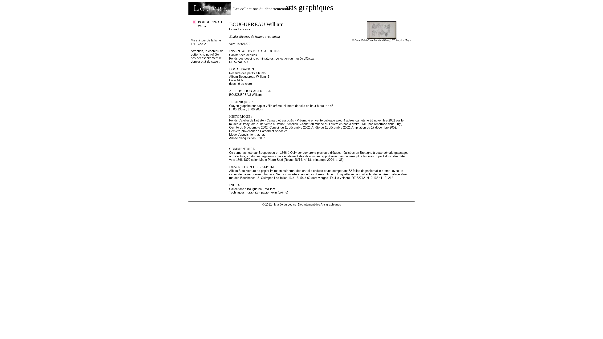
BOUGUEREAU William (210, 24)
